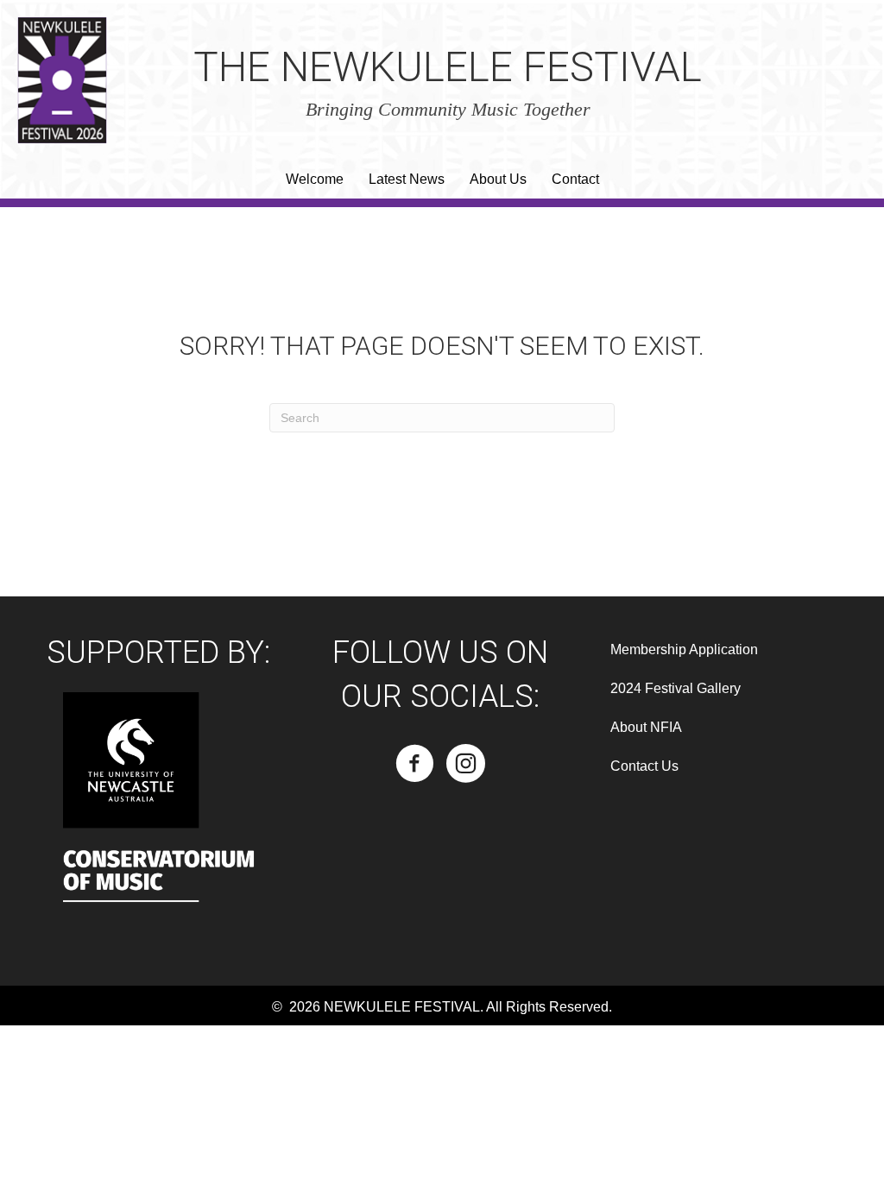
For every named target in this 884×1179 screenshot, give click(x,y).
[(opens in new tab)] (159, 820)
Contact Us (644, 766)
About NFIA (646, 727)
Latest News (407, 179)
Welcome (315, 179)
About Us (498, 179)
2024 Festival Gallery (675, 688)
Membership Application (684, 649)
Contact (575, 179)
